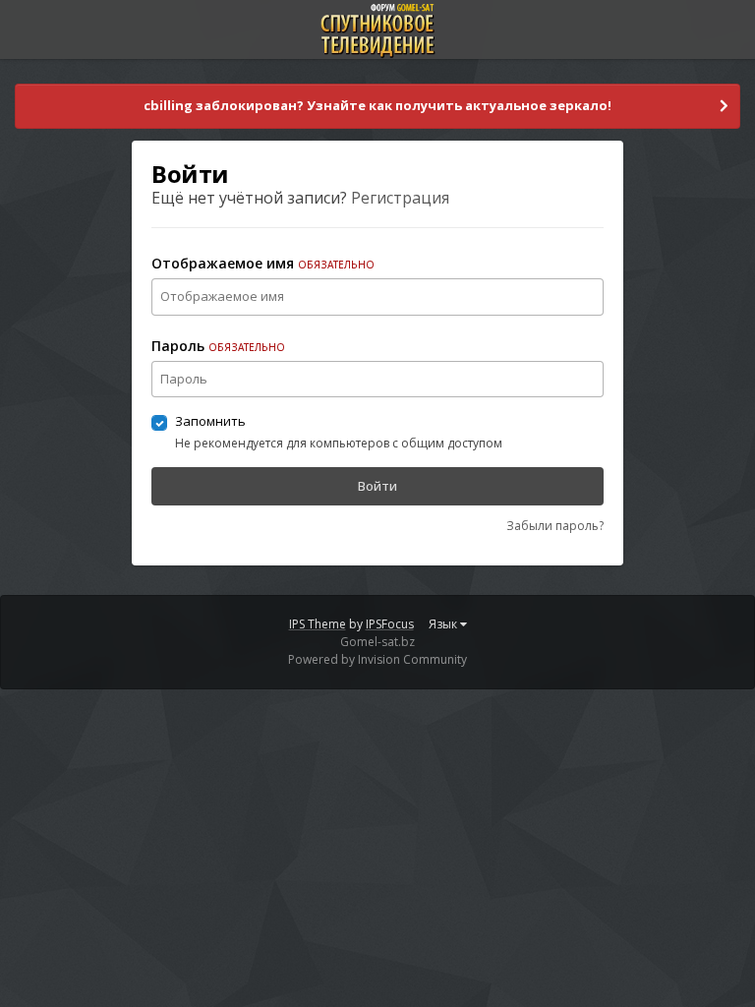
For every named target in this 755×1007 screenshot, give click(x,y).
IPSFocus (390, 624)
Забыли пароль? (555, 525)
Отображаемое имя (263, 263)
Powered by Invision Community (377, 659)
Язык (444, 624)
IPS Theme (317, 624)
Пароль (218, 345)
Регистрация (400, 197)
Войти (377, 486)
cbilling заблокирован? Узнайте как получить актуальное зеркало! (377, 105)
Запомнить (210, 421)
